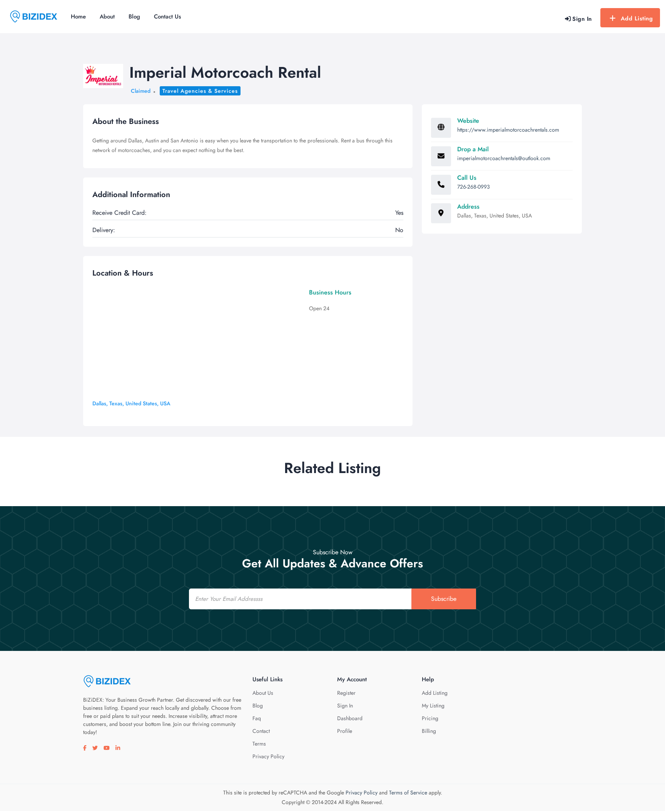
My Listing (433, 705)
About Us (262, 693)
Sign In (345, 705)
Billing (429, 731)
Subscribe (443, 598)
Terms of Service (408, 792)
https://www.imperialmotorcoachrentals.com (508, 130)
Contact (261, 731)
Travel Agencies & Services (200, 91)
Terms (259, 743)
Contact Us (167, 16)
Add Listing (637, 18)
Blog (134, 16)
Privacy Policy (268, 756)
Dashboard (350, 718)
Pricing (430, 718)
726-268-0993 (473, 187)
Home (78, 16)
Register (346, 693)
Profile (344, 731)
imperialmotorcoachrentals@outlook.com (503, 158)
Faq (256, 718)
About (107, 16)
